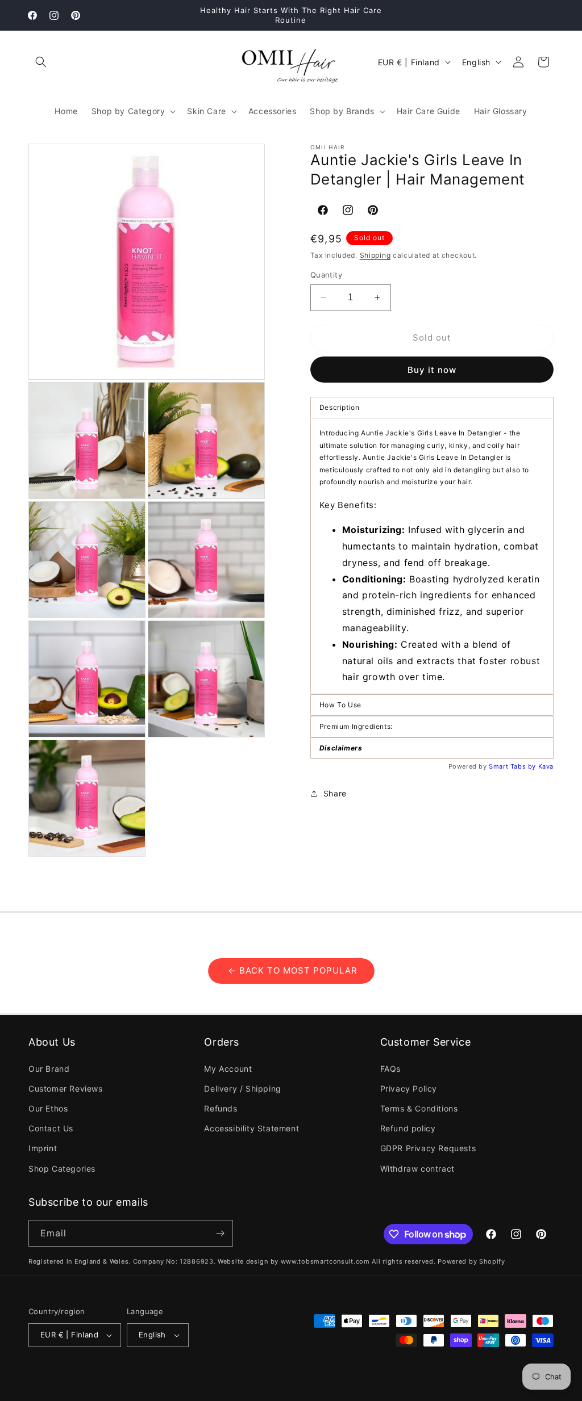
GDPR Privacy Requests (428, 1148)
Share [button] (335, 793)
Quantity (326, 274)
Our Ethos (48, 1108)
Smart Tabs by (513, 766)
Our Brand (48, 1068)
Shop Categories (61, 1168)
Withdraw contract (417, 1168)
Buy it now (432, 369)
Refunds (220, 1108)
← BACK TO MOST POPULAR (291, 970)
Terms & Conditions (419, 1108)
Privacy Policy (408, 1088)
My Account (228, 1068)
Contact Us (50, 1128)
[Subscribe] (219, 1233)
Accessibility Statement (251, 1128)
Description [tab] (339, 407)
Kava (546, 766)
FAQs (390, 1068)
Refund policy (408, 1128)
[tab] (432, 748)
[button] (40, 61)
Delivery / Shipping (242, 1088)
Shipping (375, 255)
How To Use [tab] (340, 704)
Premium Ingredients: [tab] (356, 726)
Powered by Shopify (471, 1261)
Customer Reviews (65, 1088)
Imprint (42, 1148)
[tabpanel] (432, 556)
